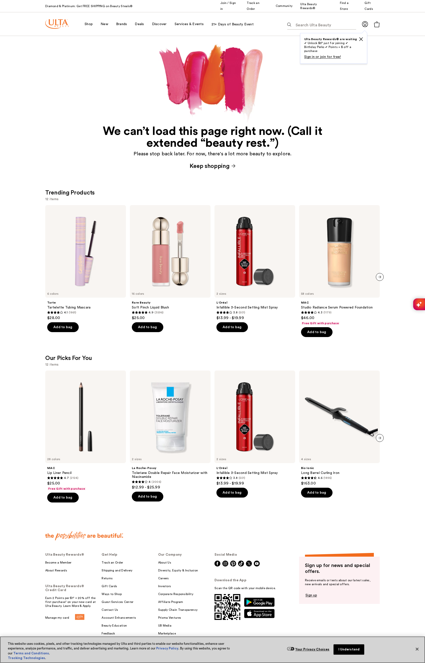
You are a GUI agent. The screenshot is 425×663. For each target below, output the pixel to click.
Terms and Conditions (31, 653)
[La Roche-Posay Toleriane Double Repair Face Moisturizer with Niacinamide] (170, 430)
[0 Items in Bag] (377, 24)
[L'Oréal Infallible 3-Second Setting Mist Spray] (254, 262)
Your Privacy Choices (312, 649)
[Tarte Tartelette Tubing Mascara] (85, 262)
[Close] (417, 649)
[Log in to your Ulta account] (365, 24)
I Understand (349, 649)
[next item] (380, 277)
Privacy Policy (167, 648)
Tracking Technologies (26, 658)
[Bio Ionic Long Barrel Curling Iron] (339, 428)
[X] (361, 39)
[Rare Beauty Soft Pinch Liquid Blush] (170, 262)
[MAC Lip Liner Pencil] (85, 431)
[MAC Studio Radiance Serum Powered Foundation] (339, 265)
